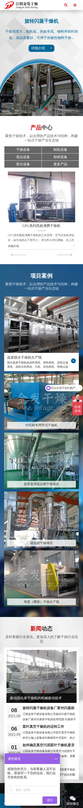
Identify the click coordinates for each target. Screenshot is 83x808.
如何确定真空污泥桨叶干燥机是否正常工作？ (48, 745)
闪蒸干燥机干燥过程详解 (29, 698)
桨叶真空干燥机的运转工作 (43, 726)
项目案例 (41, 276)
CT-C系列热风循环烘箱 (41, 226)
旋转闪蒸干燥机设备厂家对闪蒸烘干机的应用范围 (48, 708)
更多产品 (60, 164)
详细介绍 (13, 246)
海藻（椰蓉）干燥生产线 (41, 602)
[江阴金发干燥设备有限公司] (21, 5)
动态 (41, 629)
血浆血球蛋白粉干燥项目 (41, 484)
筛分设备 (23, 164)
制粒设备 (60, 149)
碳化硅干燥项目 (41, 543)
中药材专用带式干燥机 (41, 425)
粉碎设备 (60, 157)
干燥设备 (23, 149)
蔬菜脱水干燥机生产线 (24, 357)
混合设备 (23, 157)
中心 (41, 128)
